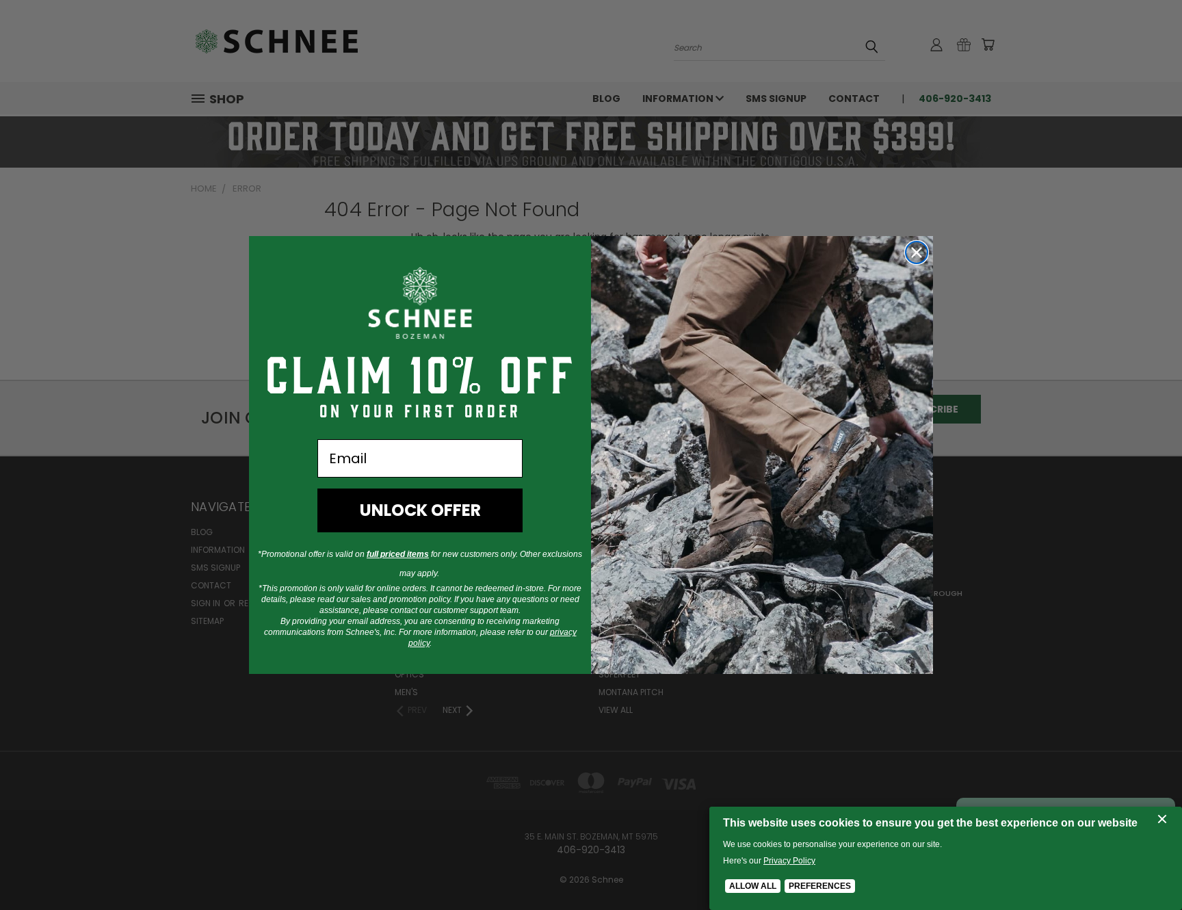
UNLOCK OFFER (420, 510)
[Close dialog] (917, 252)
